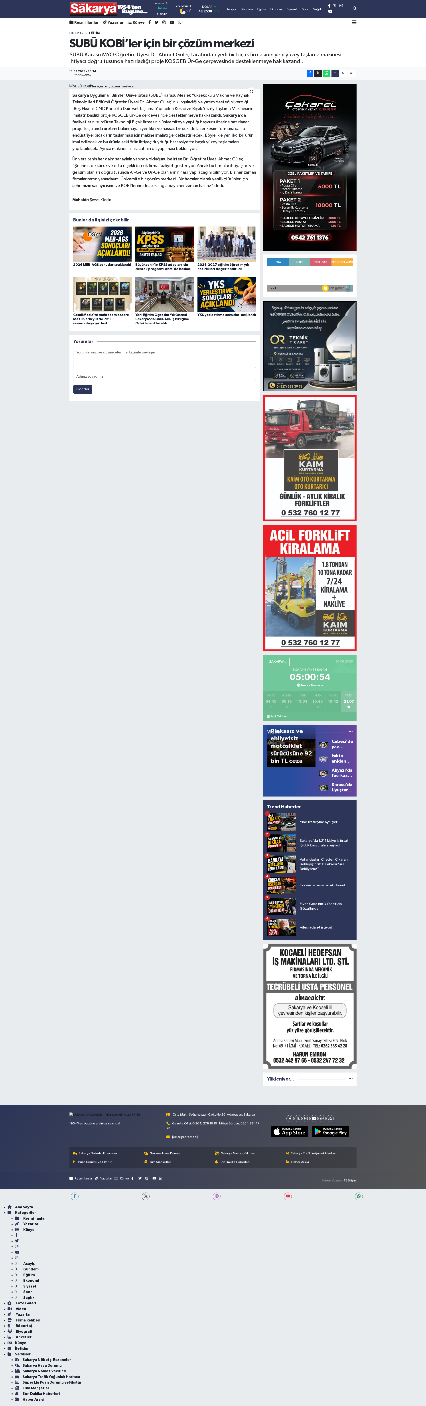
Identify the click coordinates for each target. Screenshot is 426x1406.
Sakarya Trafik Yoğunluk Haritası (313, 1153)
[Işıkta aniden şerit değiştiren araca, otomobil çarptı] (323, 758)
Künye (139, 23)
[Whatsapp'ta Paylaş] (326, 73)
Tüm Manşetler (160, 1162)
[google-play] (330, 1131)
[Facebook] (290, 1118)
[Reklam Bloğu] (310, 167)
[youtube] (288, 1196)
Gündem (31, 1269)
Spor (27, 1292)
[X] (298, 1118)
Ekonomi (31, 1280)
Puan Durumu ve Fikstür (95, 1162)
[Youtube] (314, 1118)
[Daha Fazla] (335, 73)
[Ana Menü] (354, 23)
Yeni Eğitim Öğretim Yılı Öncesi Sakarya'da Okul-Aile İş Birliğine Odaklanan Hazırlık (162, 319)
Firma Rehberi (27, 1320)
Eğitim (29, 1275)
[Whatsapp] (322, 1118)
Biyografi (23, 1331)
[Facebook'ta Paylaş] (310, 73)
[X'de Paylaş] (318, 73)
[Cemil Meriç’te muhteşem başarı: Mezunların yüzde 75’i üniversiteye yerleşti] (102, 294)
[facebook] (75, 1196)
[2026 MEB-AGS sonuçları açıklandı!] (102, 244)
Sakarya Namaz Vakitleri (238, 1153)
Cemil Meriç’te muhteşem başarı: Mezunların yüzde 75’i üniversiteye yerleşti (101, 319)
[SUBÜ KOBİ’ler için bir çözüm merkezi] (164, 86)
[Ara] (355, 9)
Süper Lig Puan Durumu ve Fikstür (52, 1382)
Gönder (82, 389)
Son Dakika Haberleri (235, 1162)
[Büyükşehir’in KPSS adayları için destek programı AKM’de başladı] (164, 244)
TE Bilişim (350, 1180)
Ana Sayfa (24, 1207)
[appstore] (289, 1131)
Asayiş (29, 1264)
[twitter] (146, 1196)
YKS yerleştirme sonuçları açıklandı (226, 315)
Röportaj (23, 1326)
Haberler (76, 33)
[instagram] (217, 1196)
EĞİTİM (94, 33)
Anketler (23, 1337)
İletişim (21, 1348)
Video (20, 1309)
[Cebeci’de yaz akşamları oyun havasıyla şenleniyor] (323, 744)
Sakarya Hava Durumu (165, 1153)
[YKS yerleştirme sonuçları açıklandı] (226, 294)
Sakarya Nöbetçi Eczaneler (98, 1153)
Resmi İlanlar (86, 23)
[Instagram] (306, 1118)
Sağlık (28, 1298)
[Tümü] (351, 1079)
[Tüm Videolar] (351, 732)
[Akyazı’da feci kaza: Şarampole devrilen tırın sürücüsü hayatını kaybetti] (323, 773)
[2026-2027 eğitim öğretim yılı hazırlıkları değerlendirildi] (226, 244)
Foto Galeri (25, 1303)
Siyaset (29, 1286)
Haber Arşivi (300, 1162)
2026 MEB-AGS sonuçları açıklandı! (102, 264)
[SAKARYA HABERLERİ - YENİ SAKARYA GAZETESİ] (108, 9)
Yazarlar (116, 23)
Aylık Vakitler (278, 716)
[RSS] (330, 1118)
